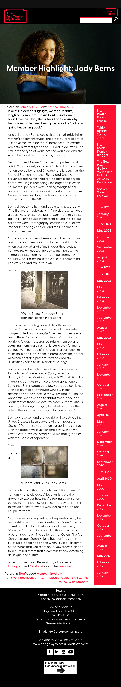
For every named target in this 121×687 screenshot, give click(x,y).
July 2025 (103, 207)
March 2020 (101, 486)
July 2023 (103, 267)
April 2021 (104, 415)
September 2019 (105, 537)
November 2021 (104, 376)
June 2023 (104, 274)
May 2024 (104, 230)
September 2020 (105, 463)
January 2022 (103, 366)
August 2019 (102, 547)
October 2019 (103, 527)
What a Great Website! (71, 644)
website (65, 566)
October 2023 (103, 238)
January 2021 (103, 433)
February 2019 (103, 564)
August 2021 (102, 406)
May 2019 (103, 555)
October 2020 (103, 453)
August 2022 (102, 329)
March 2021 (101, 423)
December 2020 (104, 443)
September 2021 (105, 396)
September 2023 (105, 248)
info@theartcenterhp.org (65, 631)
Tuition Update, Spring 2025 (102, 132)
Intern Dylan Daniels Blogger (102, 149)
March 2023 (101, 288)
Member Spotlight (49, 573)
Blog (21, 573)
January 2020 (103, 496)
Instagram (15, 566)
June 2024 (104, 224)
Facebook (36, 566)
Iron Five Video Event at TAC (24, 577)
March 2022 (101, 345)
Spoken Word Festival (102, 192)
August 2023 (102, 259)
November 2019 (104, 517)
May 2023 (104, 280)
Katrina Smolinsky (60, 107)
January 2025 (103, 215)
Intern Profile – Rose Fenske (103, 115)
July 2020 (104, 472)
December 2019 (104, 507)
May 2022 (104, 337)
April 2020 (104, 478)
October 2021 (103, 386)
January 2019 (103, 574)
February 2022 (103, 356)
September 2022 (105, 319)
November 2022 (104, 309)
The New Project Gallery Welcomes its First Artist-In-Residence (104, 171)
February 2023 (103, 299)
